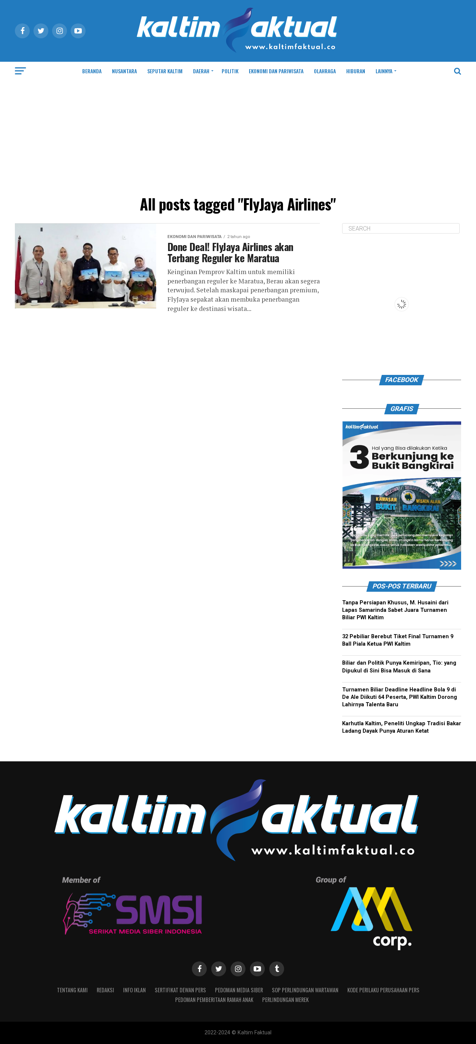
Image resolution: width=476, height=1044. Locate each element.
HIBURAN (355, 71)
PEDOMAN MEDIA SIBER (239, 990)
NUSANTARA (124, 71)
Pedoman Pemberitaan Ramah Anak (214, 999)
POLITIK (230, 71)
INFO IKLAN (134, 990)
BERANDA (92, 71)
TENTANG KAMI (72, 990)
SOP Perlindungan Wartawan (305, 990)
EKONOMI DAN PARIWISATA (276, 71)
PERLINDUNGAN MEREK (285, 999)
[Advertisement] (238, 136)
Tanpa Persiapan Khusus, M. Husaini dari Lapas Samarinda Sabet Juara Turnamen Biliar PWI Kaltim (395, 610)
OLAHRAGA (325, 71)
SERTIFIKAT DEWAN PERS (180, 990)
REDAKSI (105, 990)
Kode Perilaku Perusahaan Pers (383, 990)
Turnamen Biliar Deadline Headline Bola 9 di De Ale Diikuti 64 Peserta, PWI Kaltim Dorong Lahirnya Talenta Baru (399, 697)
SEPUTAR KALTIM (165, 71)
